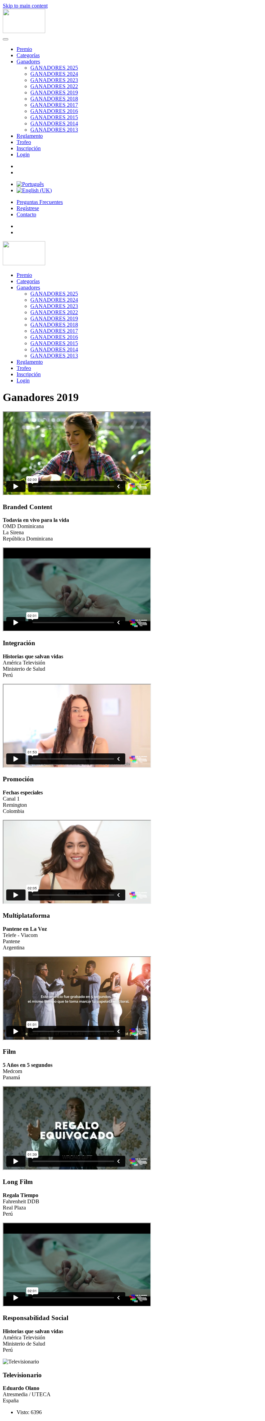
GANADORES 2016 (54, 111)
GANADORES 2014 (54, 123)
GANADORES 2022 (54, 86)
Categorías (28, 55)
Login (23, 154)
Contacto (26, 214)
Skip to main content (25, 6)
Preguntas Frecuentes (40, 202)
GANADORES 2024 (54, 74)
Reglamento (30, 136)
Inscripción (29, 148)
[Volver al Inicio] (24, 31)
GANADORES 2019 (54, 92)
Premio (24, 49)
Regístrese (28, 208)
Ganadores (28, 61)
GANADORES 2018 (54, 99)
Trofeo (24, 142)
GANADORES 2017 (54, 105)
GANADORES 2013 (54, 130)
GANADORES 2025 (54, 68)
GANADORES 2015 (54, 117)
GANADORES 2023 (54, 80)
